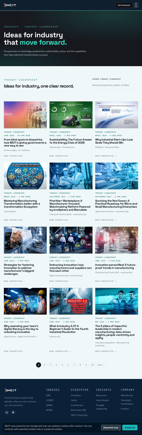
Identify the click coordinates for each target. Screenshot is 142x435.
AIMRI (49, 405)
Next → (101, 365)
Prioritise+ (76, 395)
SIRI (48, 395)
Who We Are (127, 395)
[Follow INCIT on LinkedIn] (6, 412)
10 (92, 365)
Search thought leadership (106, 79)
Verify (74, 400)
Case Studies (102, 400)
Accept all (130, 427)
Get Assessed (124, 5)
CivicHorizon (77, 405)
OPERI (49, 410)
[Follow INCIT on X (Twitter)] (13, 412)
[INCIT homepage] (10, 5)
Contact (125, 408)
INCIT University (79, 415)
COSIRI (49, 400)
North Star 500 (78, 410)
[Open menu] (136, 5)
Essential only (110, 427)
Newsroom (101, 395)
